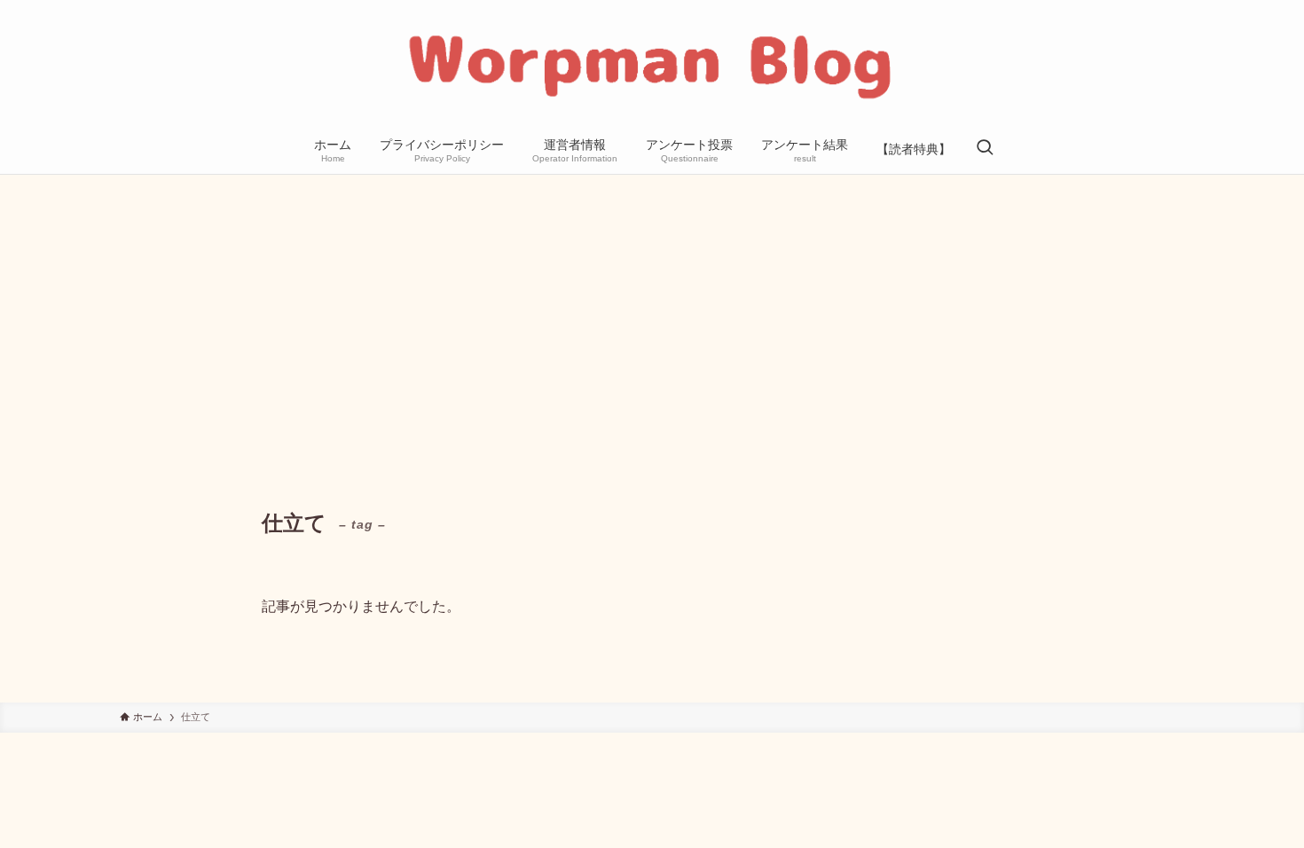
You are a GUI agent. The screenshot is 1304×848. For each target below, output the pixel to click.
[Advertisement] (652, 308)
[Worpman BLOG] (652, 65)
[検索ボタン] (984, 149)
